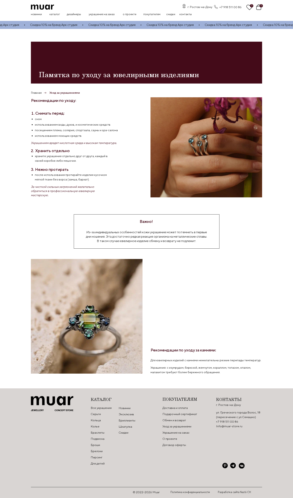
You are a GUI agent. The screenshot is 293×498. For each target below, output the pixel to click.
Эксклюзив (126, 414)
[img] (42, 7)
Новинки (36, 14)
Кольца (96, 420)
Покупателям (151, 14)
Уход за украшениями (64, 92)
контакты (185, 14)
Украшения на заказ (102, 14)
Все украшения (101, 407)
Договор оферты (174, 445)
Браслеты (97, 432)
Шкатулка (125, 426)
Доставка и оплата (175, 407)
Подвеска (97, 438)
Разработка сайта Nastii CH (234, 492)
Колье (95, 426)
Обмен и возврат (174, 420)
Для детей (98, 463)
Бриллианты (127, 420)
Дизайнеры (74, 14)
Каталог (54, 14)
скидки (170, 14)
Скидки (123, 432)
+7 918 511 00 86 (230, 7)
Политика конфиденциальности (190, 492)
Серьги (96, 414)
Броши (95, 445)
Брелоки (97, 451)
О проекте (129, 14)
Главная (36, 92)
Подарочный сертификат (179, 414)
